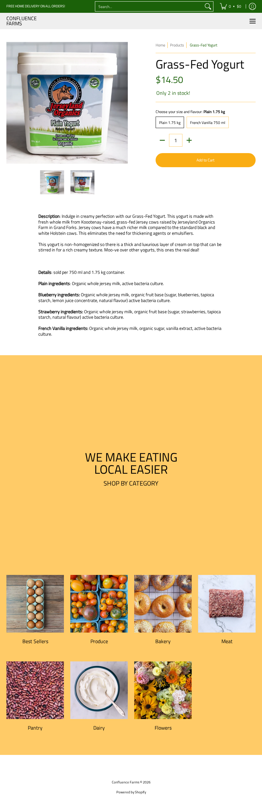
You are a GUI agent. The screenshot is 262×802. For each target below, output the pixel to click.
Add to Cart (205, 160)
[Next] (123, 103)
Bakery (163, 641)
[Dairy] (99, 690)
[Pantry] (35, 690)
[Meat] (227, 604)
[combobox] (149, 6)
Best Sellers (35, 641)
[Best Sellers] (35, 604)
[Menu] (252, 21)
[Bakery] (163, 604)
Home (160, 45)
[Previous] (11, 103)
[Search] (208, 6)
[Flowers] (163, 690)
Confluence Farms (21, 20)
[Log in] (252, 6)
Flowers (163, 728)
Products (177, 45)
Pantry (35, 728)
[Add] (189, 140)
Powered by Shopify (131, 792)
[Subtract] (162, 140)
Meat (227, 641)
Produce (99, 641)
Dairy (99, 728)
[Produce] (99, 604)
